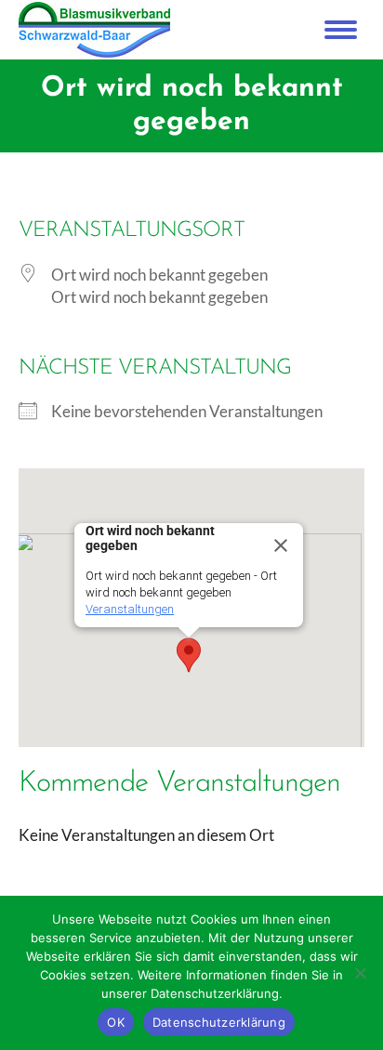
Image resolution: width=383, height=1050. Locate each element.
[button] (189, 655)
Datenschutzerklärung (218, 1022)
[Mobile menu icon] (340, 29)
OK (116, 1022)
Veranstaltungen (130, 609)
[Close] (280, 545)
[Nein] (359, 973)
